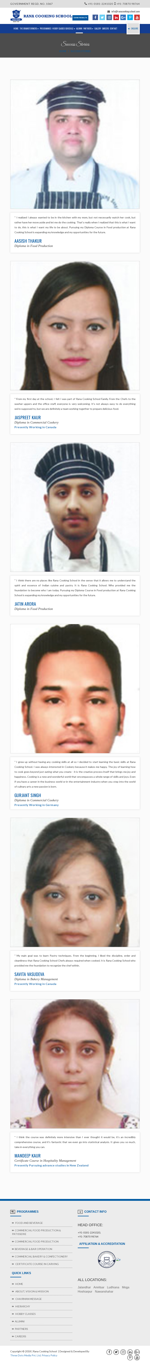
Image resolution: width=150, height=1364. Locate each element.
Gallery (97, 28)
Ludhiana (113, 1287)
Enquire (134, 28)
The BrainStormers (28, 28)
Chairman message (28, 1298)
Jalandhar (84, 1287)
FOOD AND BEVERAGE (29, 1222)
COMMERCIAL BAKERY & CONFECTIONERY (41, 1256)
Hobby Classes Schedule (62, 28)
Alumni (79, 28)
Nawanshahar (104, 1291)
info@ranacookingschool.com (125, 11)
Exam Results (80, 18)
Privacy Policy (49, 1355)
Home (16, 28)
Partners (87, 28)
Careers (105, 28)
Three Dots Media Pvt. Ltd (25, 1355)
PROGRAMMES (45, 28)
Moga (125, 1287)
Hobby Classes (25, 1313)
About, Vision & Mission (32, 1291)
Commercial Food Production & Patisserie (36, 1232)
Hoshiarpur (85, 1291)
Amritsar (98, 1287)
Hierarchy (22, 1306)
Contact (113, 28)
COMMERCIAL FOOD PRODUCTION (37, 1241)
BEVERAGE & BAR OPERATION (33, 1249)
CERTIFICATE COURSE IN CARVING (37, 1263)
